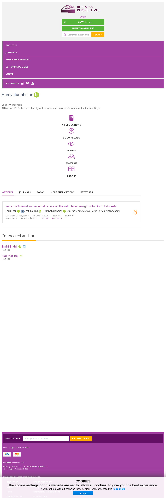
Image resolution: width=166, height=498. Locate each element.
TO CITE (45, 218)
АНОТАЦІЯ (57, 218)
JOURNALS (25, 192)
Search (97, 34)
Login (83, 16)
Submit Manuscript (83, 28)
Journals (11, 52)
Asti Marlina (10, 256)
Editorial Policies (17, 66)
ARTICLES (7, 192)
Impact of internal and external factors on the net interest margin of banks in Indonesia (61, 206)
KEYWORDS (86, 192)
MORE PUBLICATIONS (62, 192)
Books (9, 73)
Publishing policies (18, 59)
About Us (11, 45)
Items (84, 22)
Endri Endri (9, 246)
